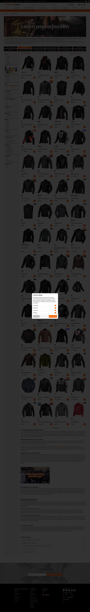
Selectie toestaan (44, 316)
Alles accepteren (52, 316)
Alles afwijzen (36, 316)
